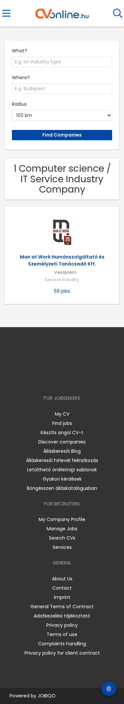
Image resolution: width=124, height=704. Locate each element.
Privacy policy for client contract (62, 653)
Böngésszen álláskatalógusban (62, 488)
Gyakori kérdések (62, 479)
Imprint (62, 597)
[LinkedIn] (68, 379)
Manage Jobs (62, 528)
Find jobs (62, 423)
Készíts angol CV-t (62, 432)
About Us (62, 578)
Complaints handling (62, 643)
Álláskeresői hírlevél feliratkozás (62, 460)
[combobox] (62, 62)
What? (19, 50)
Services (62, 547)
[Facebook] (47, 379)
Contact (62, 588)
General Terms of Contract (62, 606)
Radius (19, 104)
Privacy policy (62, 625)
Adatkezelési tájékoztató (62, 616)
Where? (21, 77)
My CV (62, 414)
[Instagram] (57, 379)
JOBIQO (47, 695)
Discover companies (62, 442)
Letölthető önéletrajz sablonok (62, 469)
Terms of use (62, 634)
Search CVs (62, 538)
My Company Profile (62, 519)
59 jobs (62, 291)
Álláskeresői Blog (62, 451)
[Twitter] (78, 379)
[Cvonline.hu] (62, 11)
